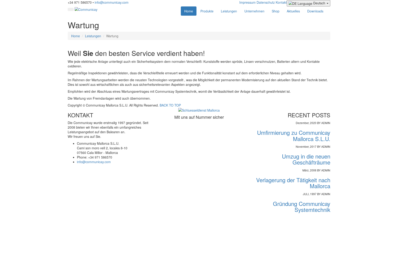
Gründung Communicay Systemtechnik (301, 206)
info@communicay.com (112, 2)
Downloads (315, 11)
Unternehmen (254, 11)
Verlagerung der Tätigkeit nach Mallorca (293, 183)
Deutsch (319, 3)
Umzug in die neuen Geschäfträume (306, 159)
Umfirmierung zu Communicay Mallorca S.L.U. (293, 135)
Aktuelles (293, 11)
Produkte (207, 11)
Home (188, 11)
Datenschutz (266, 2)
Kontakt (281, 2)
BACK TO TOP (170, 105)
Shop (275, 11)
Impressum (247, 2)
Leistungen (229, 11)
